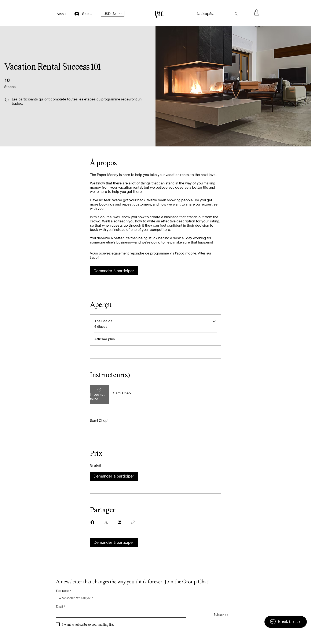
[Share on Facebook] (92, 522)
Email (60, 606)
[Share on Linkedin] (119, 522)
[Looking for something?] (236, 14)
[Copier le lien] (133, 522)
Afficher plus (104, 339)
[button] (112, 14)
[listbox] (112, 14)
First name (63, 590)
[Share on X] (106, 522)
